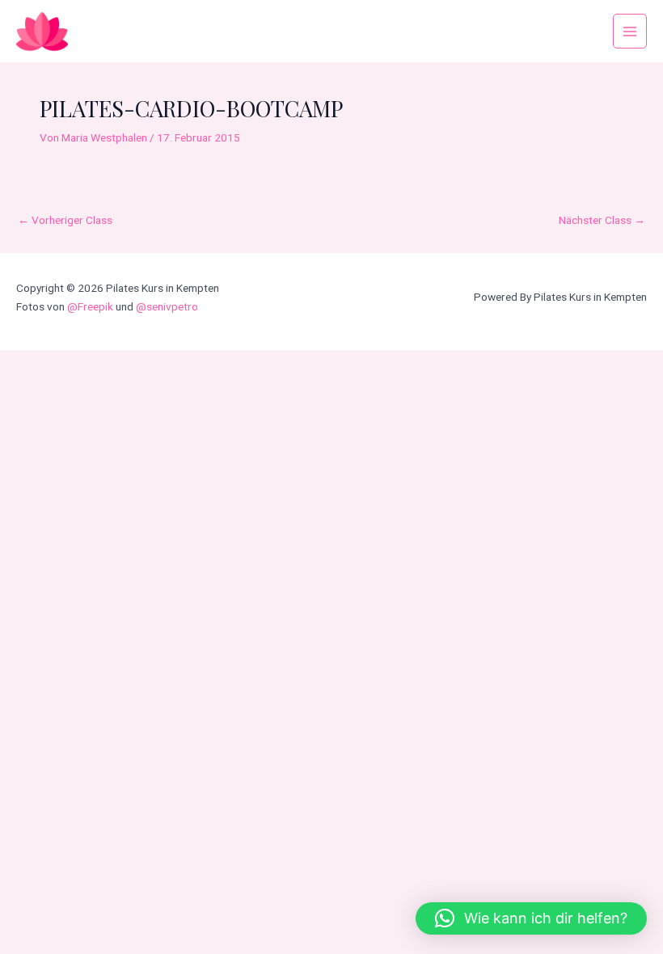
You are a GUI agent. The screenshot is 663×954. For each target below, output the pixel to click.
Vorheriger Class (65, 219)
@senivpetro (167, 306)
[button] (531, 918)
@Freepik (90, 306)
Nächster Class (602, 219)
